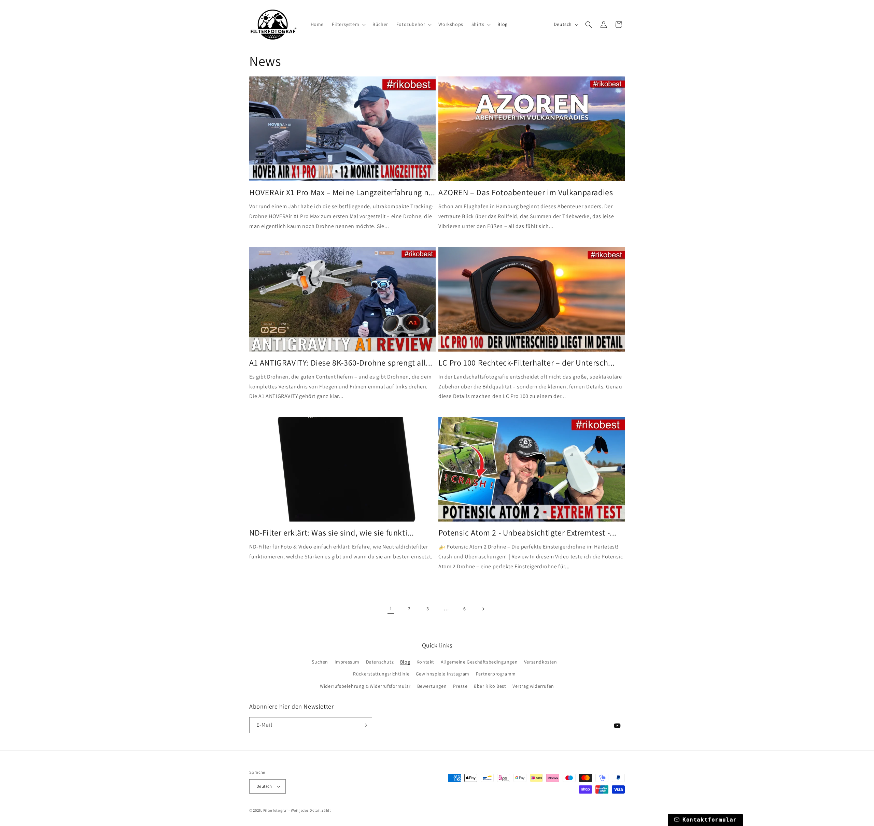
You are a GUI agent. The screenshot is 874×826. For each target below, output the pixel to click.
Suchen (320, 662)
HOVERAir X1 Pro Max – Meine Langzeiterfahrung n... (342, 192)
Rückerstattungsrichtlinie (381, 674)
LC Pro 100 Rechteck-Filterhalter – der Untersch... (526, 362)
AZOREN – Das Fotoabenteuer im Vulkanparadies (525, 192)
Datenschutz (380, 662)
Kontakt (425, 662)
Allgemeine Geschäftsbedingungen (479, 662)
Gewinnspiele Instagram (442, 674)
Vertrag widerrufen (533, 686)
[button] (348, 24)
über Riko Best (490, 686)
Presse (460, 686)
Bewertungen (432, 686)
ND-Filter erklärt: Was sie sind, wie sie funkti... (331, 532)
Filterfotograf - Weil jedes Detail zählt (297, 810)
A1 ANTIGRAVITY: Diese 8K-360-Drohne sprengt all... (341, 362)
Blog (405, 662)
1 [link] (391, 608)
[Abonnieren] (364, 725)
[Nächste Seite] (483, 608)
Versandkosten (540, 662)
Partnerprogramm (496, 674)
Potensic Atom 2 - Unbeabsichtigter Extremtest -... (527, 532)
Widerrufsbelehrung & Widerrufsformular (365, 686)
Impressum (347, 662)
